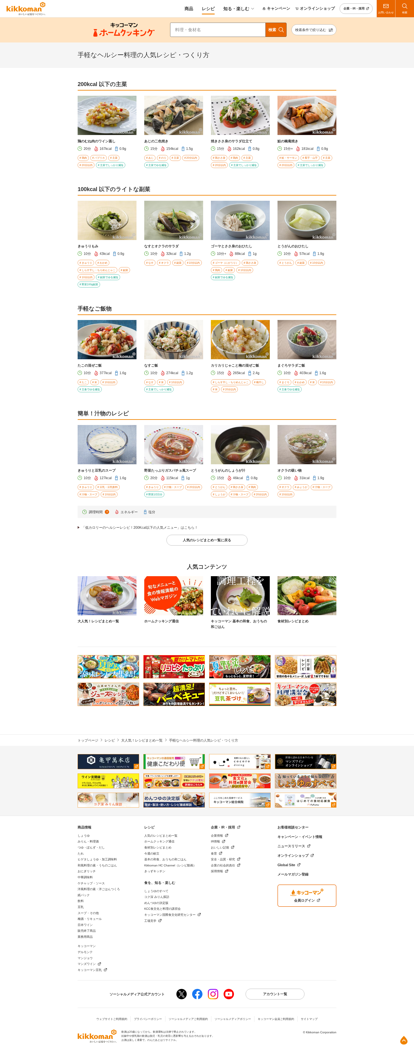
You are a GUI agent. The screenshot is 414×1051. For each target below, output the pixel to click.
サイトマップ (309, 1019)
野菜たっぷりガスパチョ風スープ (170, 470)
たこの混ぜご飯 (90, 365)
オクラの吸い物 (290, 470)
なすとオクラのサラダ (161, 246)
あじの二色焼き (156, 141)
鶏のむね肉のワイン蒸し (97, 141)
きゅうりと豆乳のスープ (97, 470)
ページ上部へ (404, 1040)
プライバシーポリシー (148, 1019)
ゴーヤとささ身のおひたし (231, 246)
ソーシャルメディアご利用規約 (188, 1019)
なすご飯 (151, 365)
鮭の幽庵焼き (288, 141)
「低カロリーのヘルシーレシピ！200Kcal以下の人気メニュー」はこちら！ (140, 527)
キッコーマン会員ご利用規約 (276, 1019)
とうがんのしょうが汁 (228, 470)
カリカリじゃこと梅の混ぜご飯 (235, 365)
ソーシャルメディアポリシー (233, 1019)
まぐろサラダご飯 (291, 365)
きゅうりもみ (88, 246)
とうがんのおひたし (293, 246)
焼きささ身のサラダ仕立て (231, 141)
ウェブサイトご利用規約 (111, 1019)
